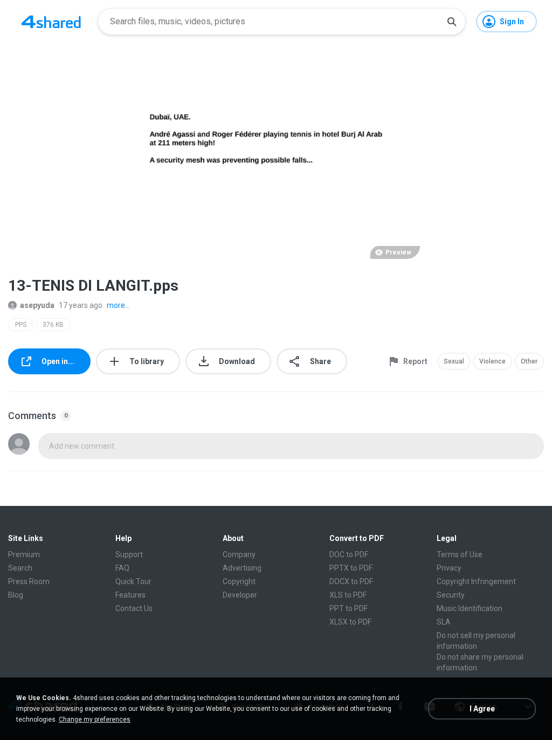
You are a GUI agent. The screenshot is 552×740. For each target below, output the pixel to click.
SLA (444, 622)
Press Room (29, 581)
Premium (24, 554)
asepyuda (37, 305)
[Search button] (452, 22)
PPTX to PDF (350, 568)
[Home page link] (51, 22)
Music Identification (469, 608)
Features (130, 595)
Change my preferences (94, 719)
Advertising (242, 568)
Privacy (449, 568)
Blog (15, 595)
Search (20, 568)
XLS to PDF (348, 595)
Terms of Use (459, 554)
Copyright (239, 581)
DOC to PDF (348, 554)
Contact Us (134, 608)
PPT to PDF (348, 608)
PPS (20, 324)
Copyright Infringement (476, 581)
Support (129, 554)
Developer (240, 595)
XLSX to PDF (350, 622)
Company (239, 554)
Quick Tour (133, 581)
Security (451, 595)
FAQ (122, 568)
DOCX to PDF (351, 581)
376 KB (53, 324)
